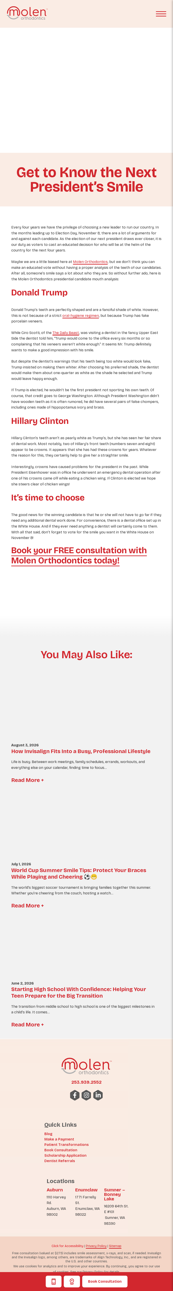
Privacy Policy (96, 1246)
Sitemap (115, 1246)
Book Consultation (105, 1281)
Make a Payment (59, 1139)
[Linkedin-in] (98, 1095)
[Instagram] (86, 1095)
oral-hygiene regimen (80, 315)
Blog (48, 1134)
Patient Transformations (66, 1144)
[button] (161, 13)
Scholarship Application (65, 1155)
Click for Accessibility (67, 1246)
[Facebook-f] (75, 1095)
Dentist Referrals (59, 1161)
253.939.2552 (86, 1082)
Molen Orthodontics (90, 262)
